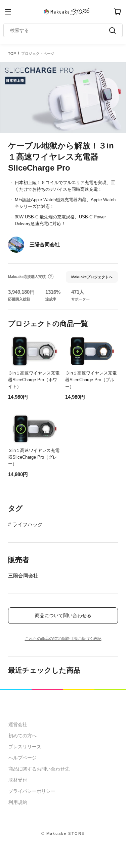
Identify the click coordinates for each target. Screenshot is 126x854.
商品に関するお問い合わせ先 (39, 769)
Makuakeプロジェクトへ (92, 277)
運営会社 (17, 724)
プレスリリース (24, 746)
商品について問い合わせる (63, 615)
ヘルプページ (22, 757)
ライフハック (27, 524)
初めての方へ (22, 735)
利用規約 (17, 802)
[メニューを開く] (8, 11)
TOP (12, 53)
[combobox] (59, 30)
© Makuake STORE (63, 833)
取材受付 (17, 780)
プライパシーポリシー (31, 791)
